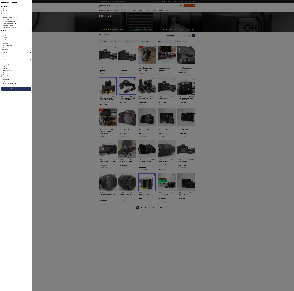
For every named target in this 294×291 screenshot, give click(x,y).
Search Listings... (16, 88)
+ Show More (4, 49)
